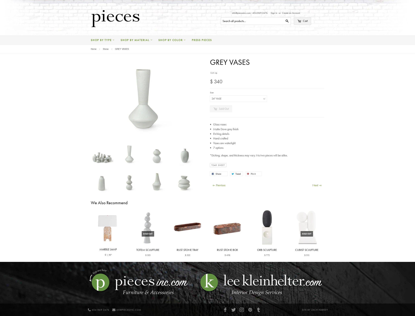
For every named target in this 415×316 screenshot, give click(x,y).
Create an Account (291, 13)
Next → (317, 185)
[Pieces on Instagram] (242, 310)
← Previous (219, 185)
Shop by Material (135, 40)
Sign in (274, 13)
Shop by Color (171, 40)
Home (93, 48)
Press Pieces (202, 40)
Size (212, 92)
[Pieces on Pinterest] (250, 310)
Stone (105, 48)
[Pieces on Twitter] (234, 310)
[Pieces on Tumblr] (258, 310)
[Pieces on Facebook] (225, 310)
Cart (305, 21)
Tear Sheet (218, 165)
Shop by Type (102, 40)
